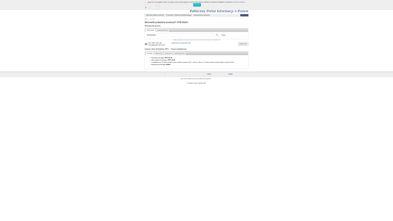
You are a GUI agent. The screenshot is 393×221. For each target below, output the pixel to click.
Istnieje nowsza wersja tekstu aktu (181, 43)
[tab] (150, 30)
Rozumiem (197, 5)
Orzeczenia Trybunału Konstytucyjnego (178, 15)
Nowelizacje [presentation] (158, 53)
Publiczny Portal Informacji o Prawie (219, 11)
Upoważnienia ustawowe (202, 15)
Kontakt (231, 74)
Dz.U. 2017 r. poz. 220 (155, 43)
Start (146, 19)
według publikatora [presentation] (162, 30)
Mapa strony (183, 78)
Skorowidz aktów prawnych (155, 15)
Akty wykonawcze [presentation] (179, 53)
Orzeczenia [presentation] (168, 53)
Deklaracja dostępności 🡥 (205, 78)
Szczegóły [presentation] (149, 53)
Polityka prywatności (193, 78)
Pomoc (209, 74)
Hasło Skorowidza (151, 35)
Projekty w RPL (243, 43)
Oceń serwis (244, 15)
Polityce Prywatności (239, 2)
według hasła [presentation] (150, 30)
